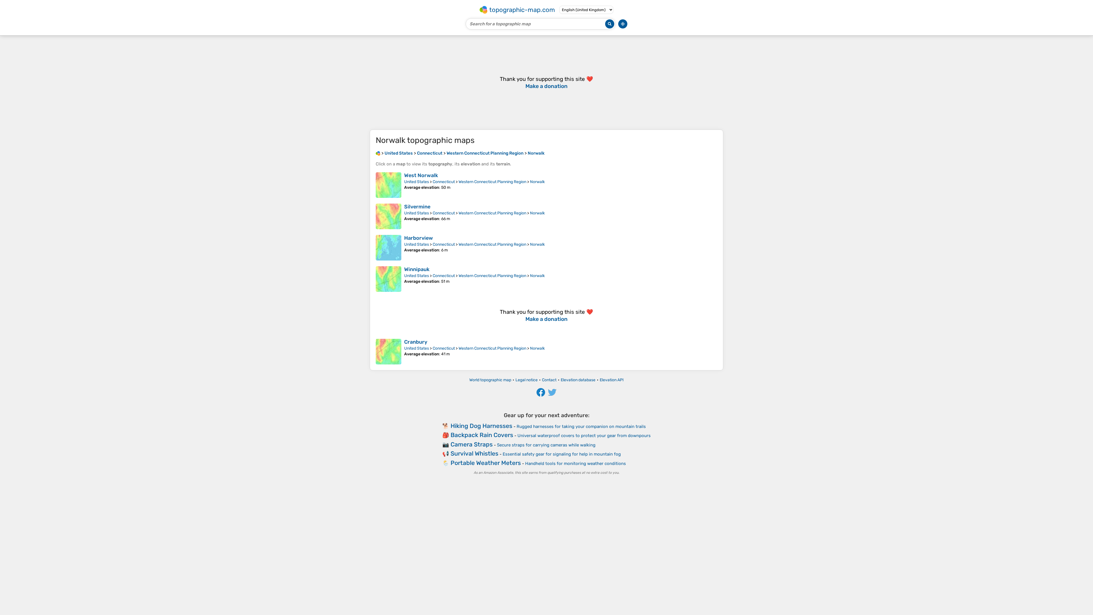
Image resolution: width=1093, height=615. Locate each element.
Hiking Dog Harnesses (481, 425)
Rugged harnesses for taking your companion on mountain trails (581, 426)
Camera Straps (472, 444)
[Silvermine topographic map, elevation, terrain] (388, 216)
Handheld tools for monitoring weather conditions (575, 463)
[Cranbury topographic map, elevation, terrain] (388, 351)
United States (416, 181)
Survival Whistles (474, 453)
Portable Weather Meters (486, 462)
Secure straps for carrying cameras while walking (546, 445)
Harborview (418, 238)
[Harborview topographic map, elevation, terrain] (388, 248)
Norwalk (537, 181)
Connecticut (444, 181)
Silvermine (417, 207)
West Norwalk (421, 175)
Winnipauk (417, 269)
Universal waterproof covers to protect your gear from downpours (584, 435)
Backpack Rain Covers (482, 434)
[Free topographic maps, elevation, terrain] (378, 153)
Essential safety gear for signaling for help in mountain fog (562, 454)
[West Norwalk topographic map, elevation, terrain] (388, 185)
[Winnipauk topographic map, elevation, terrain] (388, 279)
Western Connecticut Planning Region (492, 181)
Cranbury (415, 342)
